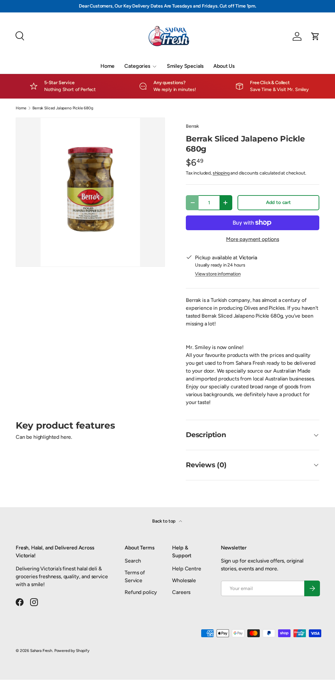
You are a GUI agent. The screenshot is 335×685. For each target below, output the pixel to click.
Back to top (164, 521)
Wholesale (184, 580)
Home (107, 66)
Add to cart (278, 202)
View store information (217, 274)
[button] (315, 36)
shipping (221, 173)
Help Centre (186, 568)
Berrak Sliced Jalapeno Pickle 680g (62, 108)
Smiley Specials (185, 66)
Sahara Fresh (41, 650)
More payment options (252, 239)
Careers (181, 592)
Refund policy (141, 592)
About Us (224, 66)
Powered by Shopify (71, 650)
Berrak (192, 126)
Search (133, 561)
